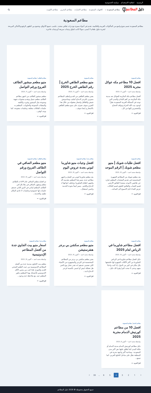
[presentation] (122, 59)
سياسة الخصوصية (112, 2)
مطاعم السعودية (136, 78)
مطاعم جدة (90, 159)
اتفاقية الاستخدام (127, 2)
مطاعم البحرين (66, 9)
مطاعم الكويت (52, 9)
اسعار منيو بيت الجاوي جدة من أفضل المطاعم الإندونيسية (29, 249)
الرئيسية (140, 2)
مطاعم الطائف (42, 78)
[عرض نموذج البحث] (9, 10)
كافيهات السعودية (96, 9)
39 (94, 375)
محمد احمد (131, 91)
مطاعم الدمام (137, 323)
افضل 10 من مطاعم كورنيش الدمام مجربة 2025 (127, 331)
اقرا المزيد (136, 113)
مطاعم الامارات (80, 9)
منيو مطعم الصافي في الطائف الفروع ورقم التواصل (31, 167)
